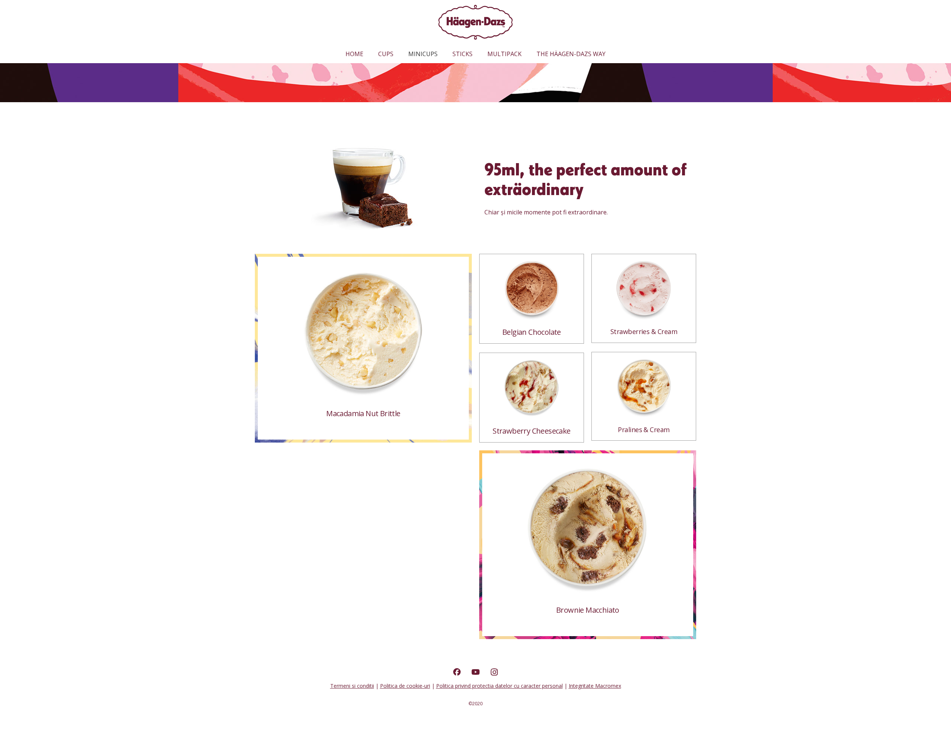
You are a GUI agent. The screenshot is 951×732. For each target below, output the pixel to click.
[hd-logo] (475, 22)
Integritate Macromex (595, 685)
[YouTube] (475, 672)
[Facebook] (457, 672)
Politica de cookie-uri (405, 685)
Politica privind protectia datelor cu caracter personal (499, 685)
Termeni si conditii (352, 685)
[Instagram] (494, 672)
